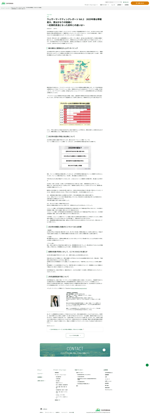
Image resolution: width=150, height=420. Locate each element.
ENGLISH (126, 2)
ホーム (2, 8)
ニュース (7, 8)
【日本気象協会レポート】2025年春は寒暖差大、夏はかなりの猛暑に (66, 329)
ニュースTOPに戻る (74, 335)
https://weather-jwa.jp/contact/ (79, 288)
